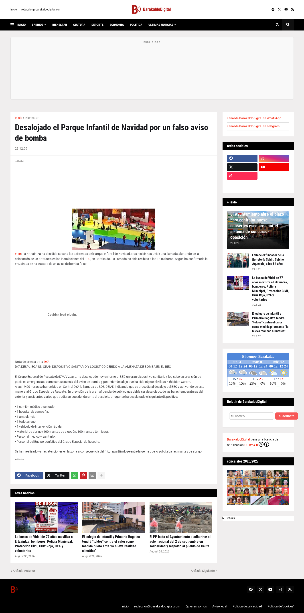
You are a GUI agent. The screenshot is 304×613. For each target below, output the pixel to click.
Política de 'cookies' (281, 606)
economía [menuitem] (117, 24)
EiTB (18, 254)
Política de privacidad (247, 606)
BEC (87, 259)
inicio (13, 9)
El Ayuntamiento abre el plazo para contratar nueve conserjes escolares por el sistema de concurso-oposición (257, 225)
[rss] (292, 9)
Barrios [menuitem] (37, 24)
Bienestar (32, 117)
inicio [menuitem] (21, 24)
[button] (13, 24)
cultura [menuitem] (79, 24)
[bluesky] (274, 176)
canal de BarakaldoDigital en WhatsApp (254, 118)
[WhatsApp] (74, 475)
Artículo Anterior (24, 570)
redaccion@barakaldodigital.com (41, 9)
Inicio (18, 117)
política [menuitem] (136, 24)
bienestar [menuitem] (59, 24)
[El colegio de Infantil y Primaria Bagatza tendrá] (113, 517)
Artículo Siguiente (203, 570)
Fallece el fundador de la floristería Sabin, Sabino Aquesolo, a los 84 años (268, 259)
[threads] (274, 184)
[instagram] (274, 158)
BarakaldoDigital (238, 439)
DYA (46, 361)
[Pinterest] (83, 475)
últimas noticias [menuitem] (160, 24)
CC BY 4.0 (251, 445)
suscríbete (286, 416)
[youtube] (286, 9)
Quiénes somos (196, 606)
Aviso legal (219, 606)
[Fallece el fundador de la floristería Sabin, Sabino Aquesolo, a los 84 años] (238, 260)
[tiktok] (242, 176)
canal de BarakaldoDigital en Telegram (253, 126)
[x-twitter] (279, 9)
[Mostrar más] (101, 475)
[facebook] (273, 9)
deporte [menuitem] (97, 24)
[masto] (242, 184)
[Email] (92, 475)
